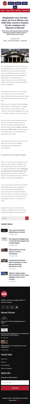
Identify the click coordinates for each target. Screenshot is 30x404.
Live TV (11, 3)
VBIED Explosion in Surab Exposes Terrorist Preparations (17, 252)
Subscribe (15, 388)
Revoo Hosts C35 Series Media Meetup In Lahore (17, 231)
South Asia (23, 41)
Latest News (10, 10)
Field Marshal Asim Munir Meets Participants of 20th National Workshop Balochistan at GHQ (18, 263)
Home (2, 10)
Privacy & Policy (5, 365)
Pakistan (18, 10)
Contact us (4, 359)
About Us (3, 362)
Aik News (18, 400)
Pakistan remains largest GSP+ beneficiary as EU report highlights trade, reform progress (19, 276)
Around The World (13, 41)
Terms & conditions (6, 368)
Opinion (18, 3)
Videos (25, 3)
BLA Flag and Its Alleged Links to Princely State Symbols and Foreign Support (19, 241)
